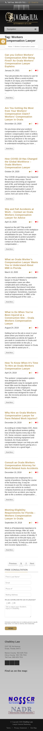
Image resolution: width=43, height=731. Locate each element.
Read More (9, 97)
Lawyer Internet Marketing (21, 724)
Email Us (34, 2)
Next (32, 563)
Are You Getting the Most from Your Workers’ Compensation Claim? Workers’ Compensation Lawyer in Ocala (19, 114)
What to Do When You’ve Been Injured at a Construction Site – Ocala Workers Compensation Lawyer (19, 318)
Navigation (11, 29)
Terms (8, 728)
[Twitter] (21, 7)
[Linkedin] (26, 7)
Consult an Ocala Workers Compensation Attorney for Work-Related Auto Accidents (21, 465)
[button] (3, 41)
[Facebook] (16, 7)
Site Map (33, 728)
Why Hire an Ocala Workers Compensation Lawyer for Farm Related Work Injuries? (21, 415)
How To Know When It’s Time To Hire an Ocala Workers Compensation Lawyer (21, 366)
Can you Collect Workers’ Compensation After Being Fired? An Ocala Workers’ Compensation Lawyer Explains (20, 61)
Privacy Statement (20, 728)
